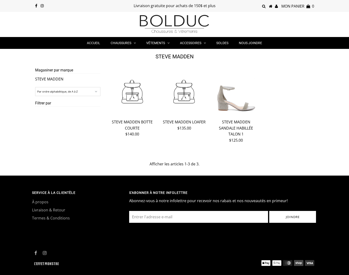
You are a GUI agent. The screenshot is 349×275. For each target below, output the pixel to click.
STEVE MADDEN (49, 79)
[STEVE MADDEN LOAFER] (184, 92)
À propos (40, 202)
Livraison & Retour (48, 210)
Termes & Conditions (51, 218)
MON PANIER (297, 6)
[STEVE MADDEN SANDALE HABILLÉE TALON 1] (236, 92)
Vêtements (155, 43)
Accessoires (190, 43)
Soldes (222, 43)
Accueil (93, 43)
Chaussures (121, 43)
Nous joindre (250, 43)
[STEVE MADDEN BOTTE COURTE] (132, 92)
